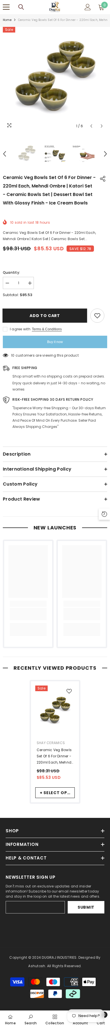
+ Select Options (57, 793)
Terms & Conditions (47, 329)
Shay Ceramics (51, 742)
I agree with (20, 329)
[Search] (21, 7)
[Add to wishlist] (97, 316)
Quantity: (11, 272)
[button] (91, 126)
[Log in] (88, 7)
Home (7, 20)
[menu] (6, 7)
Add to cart (46, 315)
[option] (55, 79)
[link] (28, 614)
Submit (86, 907)
